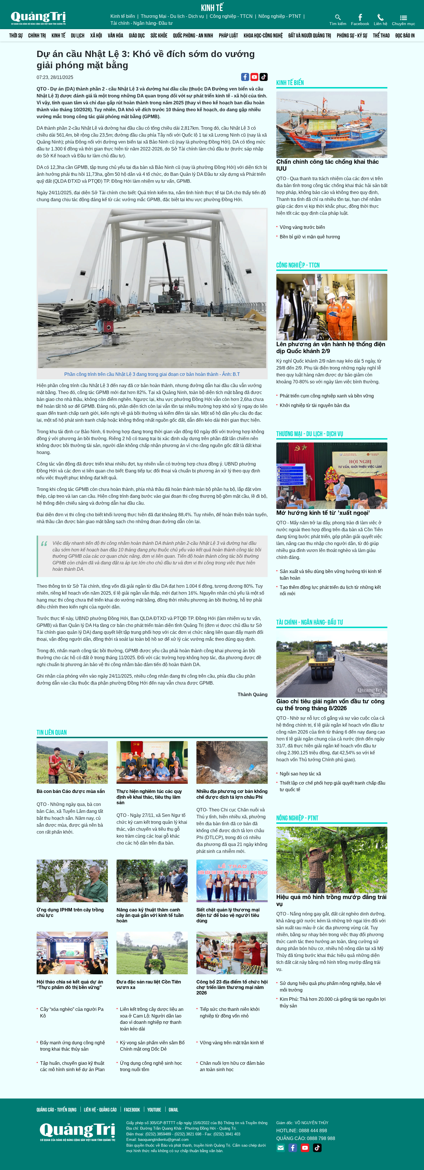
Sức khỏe (159, 35)
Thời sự (15, 35)
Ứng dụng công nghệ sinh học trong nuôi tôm (151, 1066)
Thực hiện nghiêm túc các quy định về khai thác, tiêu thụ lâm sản (149, 796)
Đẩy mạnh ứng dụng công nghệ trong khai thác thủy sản (72, 1046)
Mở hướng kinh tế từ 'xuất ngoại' (323, 512)
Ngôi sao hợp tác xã (300, 773)
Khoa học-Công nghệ (263, 35)
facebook (132, 1109)
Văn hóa (115, 35)
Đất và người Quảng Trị (309, 35)
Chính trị (37, 35)
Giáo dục (137, 35)
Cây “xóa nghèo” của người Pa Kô (72, 1012)
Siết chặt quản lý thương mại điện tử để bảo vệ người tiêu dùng (228, 915)
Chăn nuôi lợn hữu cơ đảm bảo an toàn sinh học (232, 1066)
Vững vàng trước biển (302, 227)
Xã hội (96, 35)
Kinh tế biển (122, 16)
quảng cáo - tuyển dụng (56, 1109)
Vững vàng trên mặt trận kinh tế (232, 1042)
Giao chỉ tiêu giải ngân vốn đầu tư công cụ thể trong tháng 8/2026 (330, 704)
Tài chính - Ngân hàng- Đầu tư (141, 23)
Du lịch (78, 35)
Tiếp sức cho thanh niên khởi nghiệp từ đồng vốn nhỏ (230, 1012)
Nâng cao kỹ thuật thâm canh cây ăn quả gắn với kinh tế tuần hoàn (150, 915)
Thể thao (381, 35)
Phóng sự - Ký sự (352, 35)
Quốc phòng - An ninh (193, 35)
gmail (173, 1109)
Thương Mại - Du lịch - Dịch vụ (172, 16)
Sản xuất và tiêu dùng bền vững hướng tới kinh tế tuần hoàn (331, 574)
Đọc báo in (405, 35)
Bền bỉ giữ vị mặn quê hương (310, 236)
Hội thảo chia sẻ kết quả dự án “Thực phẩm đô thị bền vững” (70, 984)
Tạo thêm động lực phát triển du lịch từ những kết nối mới (330, 590)
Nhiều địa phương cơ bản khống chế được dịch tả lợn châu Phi (232, 793)
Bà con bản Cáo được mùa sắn (71, 791)
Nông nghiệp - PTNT (279, 16)
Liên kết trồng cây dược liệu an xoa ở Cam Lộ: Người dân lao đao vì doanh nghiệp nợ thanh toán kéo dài (151, 1019)
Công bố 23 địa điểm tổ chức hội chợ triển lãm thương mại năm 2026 (232, 987)
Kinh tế (58, 35)
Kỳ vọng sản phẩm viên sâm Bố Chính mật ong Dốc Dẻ (152, 1046)
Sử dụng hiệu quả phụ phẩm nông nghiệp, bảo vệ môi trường (330, 986)
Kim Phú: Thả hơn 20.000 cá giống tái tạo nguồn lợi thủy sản (333, 1002)
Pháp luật (228, 35)
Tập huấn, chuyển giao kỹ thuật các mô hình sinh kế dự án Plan (72, 1066)
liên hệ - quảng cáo (100, 1109)
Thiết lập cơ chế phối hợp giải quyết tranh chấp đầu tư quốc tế (332, 786)
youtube (154, 1109)
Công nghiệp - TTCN (231, 16)
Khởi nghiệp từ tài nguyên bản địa (315, 405)
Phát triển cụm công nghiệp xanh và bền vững (327, 395)
